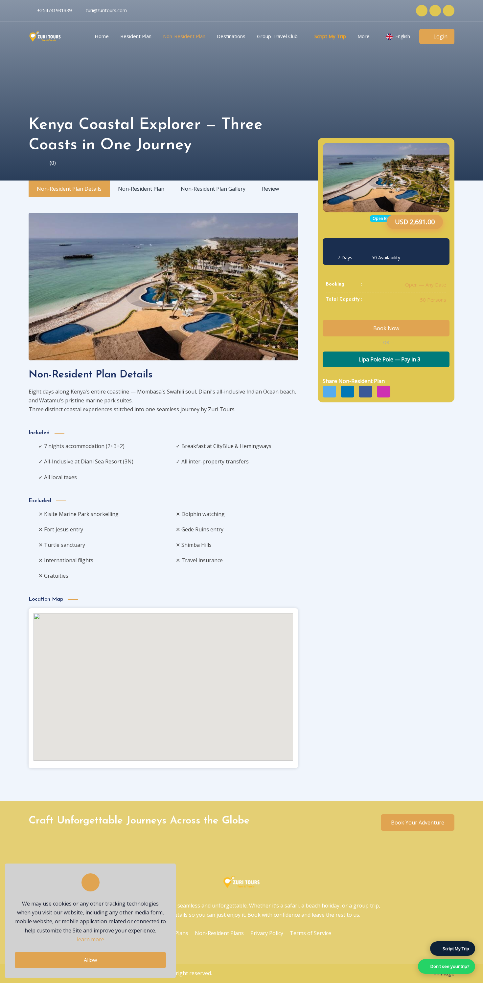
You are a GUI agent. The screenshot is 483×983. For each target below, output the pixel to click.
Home (102, 36)
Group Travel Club (277, 36)
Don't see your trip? (449, 966)
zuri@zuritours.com (106, 10)
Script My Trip (330, 36)
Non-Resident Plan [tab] (141, 188)
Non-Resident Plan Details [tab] (69, 188)
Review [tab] (270, 188)
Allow (90, 960)
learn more (90, 939)
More (363, 36)
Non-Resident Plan (184, 36)
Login (440, 36)
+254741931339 (54, 10)
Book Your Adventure (417, 822)
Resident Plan (135, 36)
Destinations (231, 36)
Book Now (386, 328)
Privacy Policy (266, 933)
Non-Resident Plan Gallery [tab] (213, 188)
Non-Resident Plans (219, 933)
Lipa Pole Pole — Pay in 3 (388, 359)
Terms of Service (310, 933)
